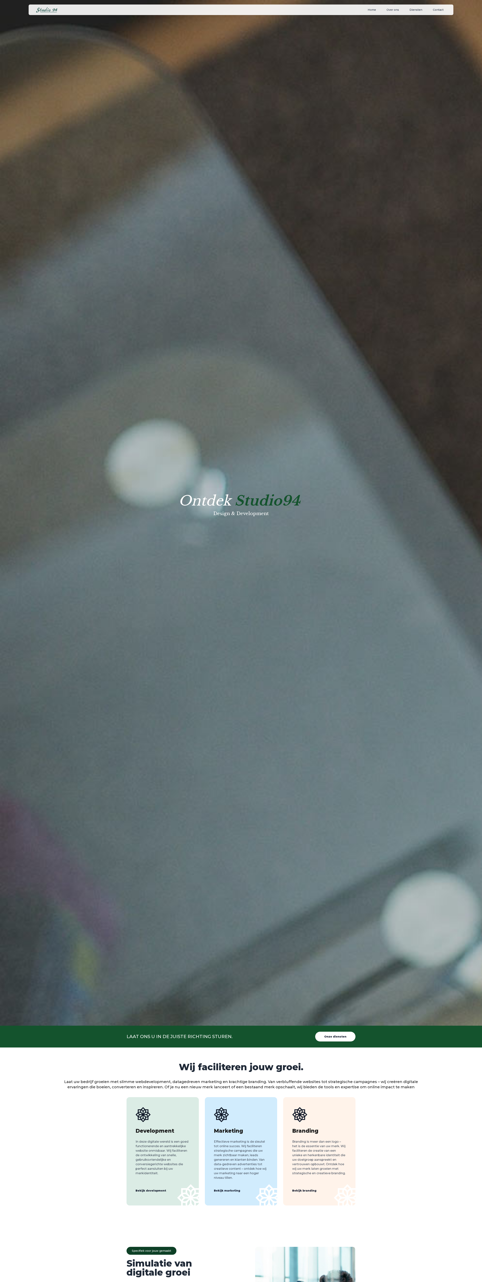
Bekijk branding (304, 1190)
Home (372, 9)
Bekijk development (151, 1190)
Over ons (393, 9)
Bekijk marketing (227, 1190)
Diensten (416, 9)
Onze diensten (335, 1036)
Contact (438, 9)
